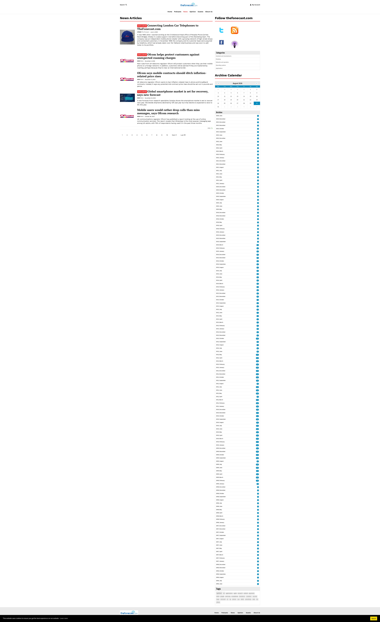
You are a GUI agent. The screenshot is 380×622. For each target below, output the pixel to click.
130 (257, 377)
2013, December (220, 293)
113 (257, 364)
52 (257, 277)
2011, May (219, 393)
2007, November (220, 529)
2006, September (221, 574)
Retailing (218, 59)
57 (257, 306)
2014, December (220, 254)
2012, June (219, 351)
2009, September (221, 458)
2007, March (219, 555)
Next (173, 135)
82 (257, 396)
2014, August (220, 267)
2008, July (219, 503)
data (254, 599)
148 (257, 458)
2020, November (220, 190)
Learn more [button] (64, 618)
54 (257, 261)
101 (257, 400)
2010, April (219, 435)
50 (257, 274)
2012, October (220, 338)
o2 (227, 599)
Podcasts (177, 12)
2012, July (219, 348)
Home (170, 12)
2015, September (221, 241)
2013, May (219, 316)
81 (257, 332)
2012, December (220, 332)
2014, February (220, 287)
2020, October (220, 193)
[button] (124, 5)
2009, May (219, 471)
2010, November (220, 412)
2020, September (221, 196)
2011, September (221, 380)
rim (257, 599)
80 (257, 351)
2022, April (219, 148)
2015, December (220, 235)
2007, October (220, 532)
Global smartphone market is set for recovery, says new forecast (172, 93)
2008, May (219, 509)
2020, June (219, 206)
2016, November (220, 216)
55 (257, 280)
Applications (219, 68)
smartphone (234, 596)
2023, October (220, 128)
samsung (227, 596)
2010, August (220, 422)
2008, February (220, 519)
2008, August (220, 500)
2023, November (220, 125)
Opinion (193, 12)
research (240, 593)
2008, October (220, 493)
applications (229, 593)
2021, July (219, 170)
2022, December (220, 138)
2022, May (219, 145)
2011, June (219, 390)
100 (257, 358)
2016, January (220, 232)
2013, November (220, 296)
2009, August (220, 461)
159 (257, 464)
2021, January (220, 183)
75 (257, 309)
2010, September (221, 419)
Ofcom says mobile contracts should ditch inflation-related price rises (171, 74)
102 (257, 338)
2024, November (220, 119)
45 (257, 257)
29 (257, 484)
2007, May (219, 548)
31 (257, 267)
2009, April (219, 474)
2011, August (219, 383)
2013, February (220, 325)
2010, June (219, 429)
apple (235, 593)
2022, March (219, 151)
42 (257, 264)
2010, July (219, 425)
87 (257, 335)
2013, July (219, 309)
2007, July (219, 542)
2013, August (220, 306)
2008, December (220, 487)
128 (257, 429)
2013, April (219, 319)
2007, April (219, 551)
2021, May (219, 177)
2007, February (220, 558)
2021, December (220, 161)
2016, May (219, 222)
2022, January (220, 157)
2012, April (219, 358)
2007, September (221, 535)
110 (257, 361)
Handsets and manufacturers (223, 56)
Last (182, 135)
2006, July (219, 580)
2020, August (220, 199)
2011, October (220, 377)
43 (257, 270)
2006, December (220, 564)
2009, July (219, 464)
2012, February (220, 364)
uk (224, 593)
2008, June (219, 506)
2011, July (219, 387)
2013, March (219, 322)
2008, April (219, 513)
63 (257, 283)
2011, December (220, 370)
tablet (242, 599)
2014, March (219, 283)
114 (257, 432)
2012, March (219, 361)
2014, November (220, 257)
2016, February (220, 228)
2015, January (220, 251)
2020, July (219, 203)
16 (257, 245)
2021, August (220, 167)
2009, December (220, 448)
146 (257, 451)
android (246, 593)
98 (257, 341)
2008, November (220, 490)
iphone (234, 599)
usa (238, 599)
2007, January (220, 561)
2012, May (219, 354)
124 (257, 387)
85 (257, 290)
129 (257, 367)
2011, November (220, 374)
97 (257, 325)
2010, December (220, 409)
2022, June (219, 141)
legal (218, 599)
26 (257, 251)
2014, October (220, 261)
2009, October (220, 454)
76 (257, 303)
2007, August (220, 538)
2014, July (219, 270)
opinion (219, 593)
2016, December (220, 212)
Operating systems (221, 65)
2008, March (219, 516)
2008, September (221, 496)
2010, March (219, 438)
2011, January (220, 406)
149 (257, 454)
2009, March (219, 477)
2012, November (220, 335)
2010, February (220, 442)
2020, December (220, 186)
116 (257, 406)
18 (257, 248)
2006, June (219, 584)
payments (251, 593)
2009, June (219, 467)
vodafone (248, 596)
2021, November (220, 164)
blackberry (242, 596)
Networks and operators (222, 62)
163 (257, 477)
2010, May (219, 432)
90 (257, 383)
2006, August (220, 577)
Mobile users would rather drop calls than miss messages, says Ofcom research (168, 111)
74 (257, 319)
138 (257, 403)
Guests (200, 12)
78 (257, 287)
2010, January (220, 445)
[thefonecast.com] (189, 4)
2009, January (220, 484)
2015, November (220, 238)
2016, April (219, 225)
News (185, 12)
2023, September (221, 132)
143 (257, 445)
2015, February (220, 248)
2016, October (220, 219)
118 (257, 409)
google (222, 596)
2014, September (221, 264)
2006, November (220, 567)
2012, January (220, 367)
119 (257, 380)
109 (257, 374)
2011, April (219, 396)
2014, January (220, 290)
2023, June (219, 135)
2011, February (220, 403)
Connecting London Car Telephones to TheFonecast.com (167, 27)
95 (257, 328)
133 (257, 354)
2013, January (220, 328)
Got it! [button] (374, 618)
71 (257, 299)
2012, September (221, 341)
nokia (217, 596)
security (255, 596)
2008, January (220, 522)
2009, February (220, 480)
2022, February (220, 154)
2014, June (219, 274)
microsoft (223, 599)
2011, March (219, 400)
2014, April (219, 280)
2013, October (220, 299)
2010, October (220, 416)
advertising (248, 599)
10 (167, 135)
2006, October (220, 571)
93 (257, 461)
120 (257, 390)
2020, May (219, 209)
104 (257, 438)
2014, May (219, 277)
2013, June (219, 312)
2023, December (220, 122)
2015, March (219, 245)
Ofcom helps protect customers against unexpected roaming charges (168, 56)
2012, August (220, 345)
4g (230, 599)
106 (257, 370)
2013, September (221, 303)
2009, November (220, 451)
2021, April (219, 180)
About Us (208, 12)
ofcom (218, 602)
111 (257, 422)
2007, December (220, 526)
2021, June (219, 174)
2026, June (219, 115)
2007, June (219, 545)
